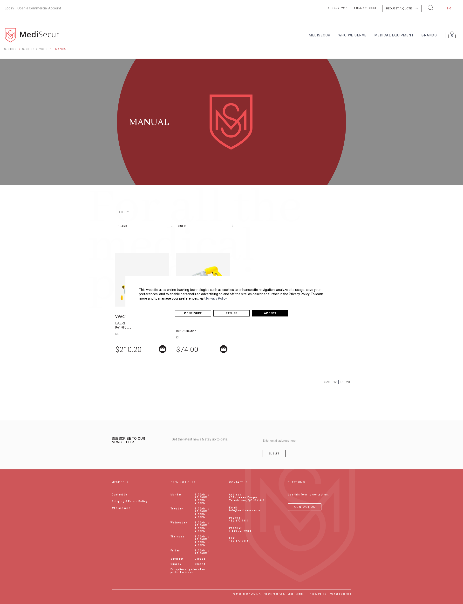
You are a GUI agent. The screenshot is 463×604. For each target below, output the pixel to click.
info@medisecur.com (244, 510)
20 (348, 382)
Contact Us (120, 494)
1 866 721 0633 (365, 8)
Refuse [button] (231, 313)
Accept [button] (270, 313)
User (182, 226)
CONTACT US (304, 506)
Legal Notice (295, 594)
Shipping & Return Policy (130, 501)
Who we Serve (352, 35)
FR (449, 8)
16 (341, 382)
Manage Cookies (340, 594)
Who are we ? (121, 508)
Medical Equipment (394, 35)
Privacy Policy (216, 298)
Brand (122, 226)
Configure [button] (193, 313)
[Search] (431, 7)
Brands (429, 35)
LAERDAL (123, 323)
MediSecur (320, 35)
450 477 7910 (239, 541)
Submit (274, 453)
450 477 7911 (338, 8)
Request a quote (399, 8)
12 (335, 382)
